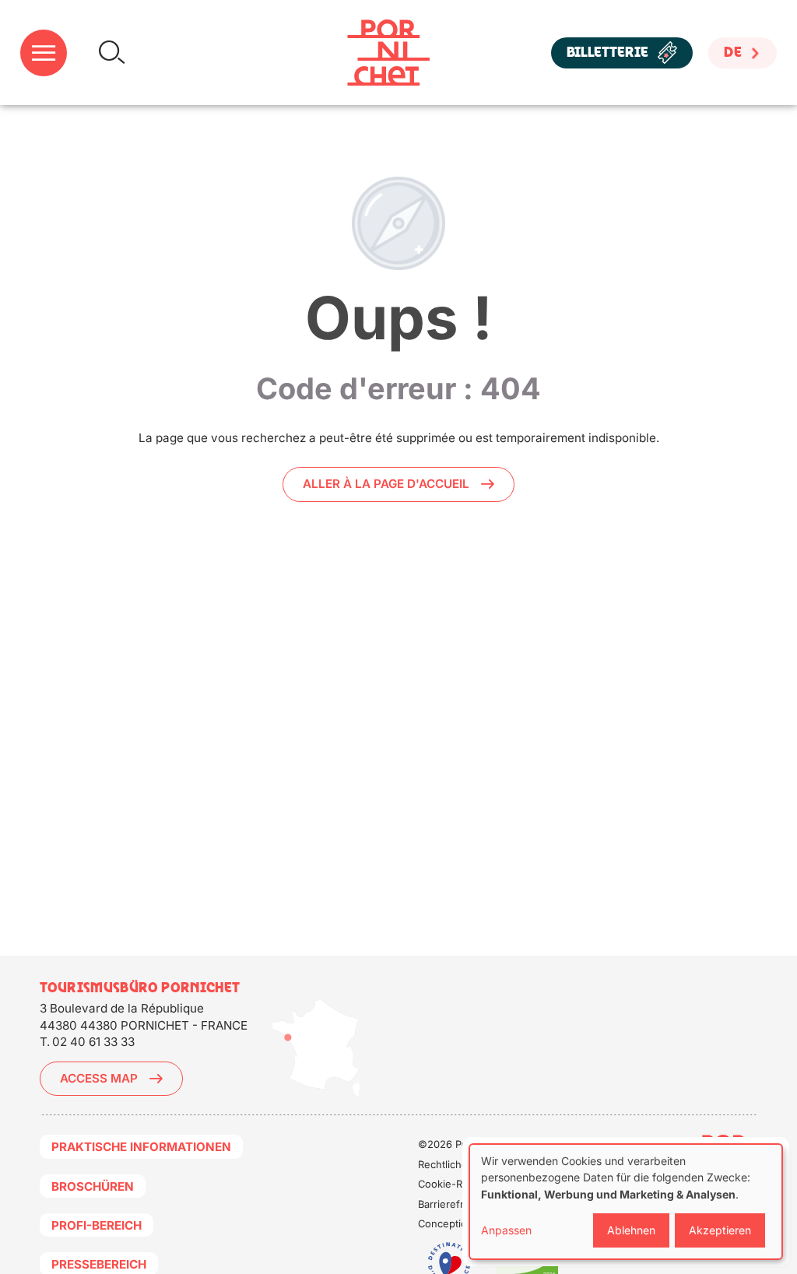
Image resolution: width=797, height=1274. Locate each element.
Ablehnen (631, 1230)
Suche (111, 52)
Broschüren (92, 1186)
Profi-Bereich (96, 1225)
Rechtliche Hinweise (467, 1164)
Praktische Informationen (141, 1146)
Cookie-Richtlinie (458, 1183)
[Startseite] (389, 52)
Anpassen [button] (506, 1230)
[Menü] (43, 53)
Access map (99, 1078)
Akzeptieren (720, 1230)
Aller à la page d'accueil (386, 483)
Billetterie (607, 52)
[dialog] (625, 1201)
